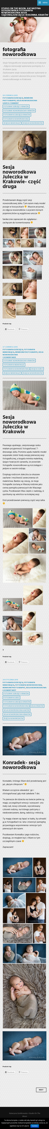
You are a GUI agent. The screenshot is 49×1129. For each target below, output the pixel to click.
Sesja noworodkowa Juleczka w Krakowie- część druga (22, 177)
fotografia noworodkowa (16, 119)
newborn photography (26, 352)
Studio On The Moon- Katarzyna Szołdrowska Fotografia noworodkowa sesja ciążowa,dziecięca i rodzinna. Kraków (24, 12)
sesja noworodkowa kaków (16, 710)
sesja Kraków (37, 706)
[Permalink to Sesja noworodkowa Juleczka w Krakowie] (24, 395)
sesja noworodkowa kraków (17, 714)
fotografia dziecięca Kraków (17, 114)
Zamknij (35, 1126)
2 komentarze (9, 357)
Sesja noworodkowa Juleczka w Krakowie (19, 424)
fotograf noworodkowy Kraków (19, 110)
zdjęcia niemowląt (12, 123)
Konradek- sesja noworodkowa (21, 765)
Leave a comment (11, 103)
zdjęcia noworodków (33, 123)
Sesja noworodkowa (27, 100)
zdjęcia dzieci (37, 369)
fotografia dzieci (11, 697)
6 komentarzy (9, 690)
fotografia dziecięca (13, 98)
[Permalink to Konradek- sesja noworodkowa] (24, 740)
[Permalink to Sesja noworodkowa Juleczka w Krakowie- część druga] (24, 145)
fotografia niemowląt (14, 364)
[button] (3, 30)
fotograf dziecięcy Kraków (16, 106)
